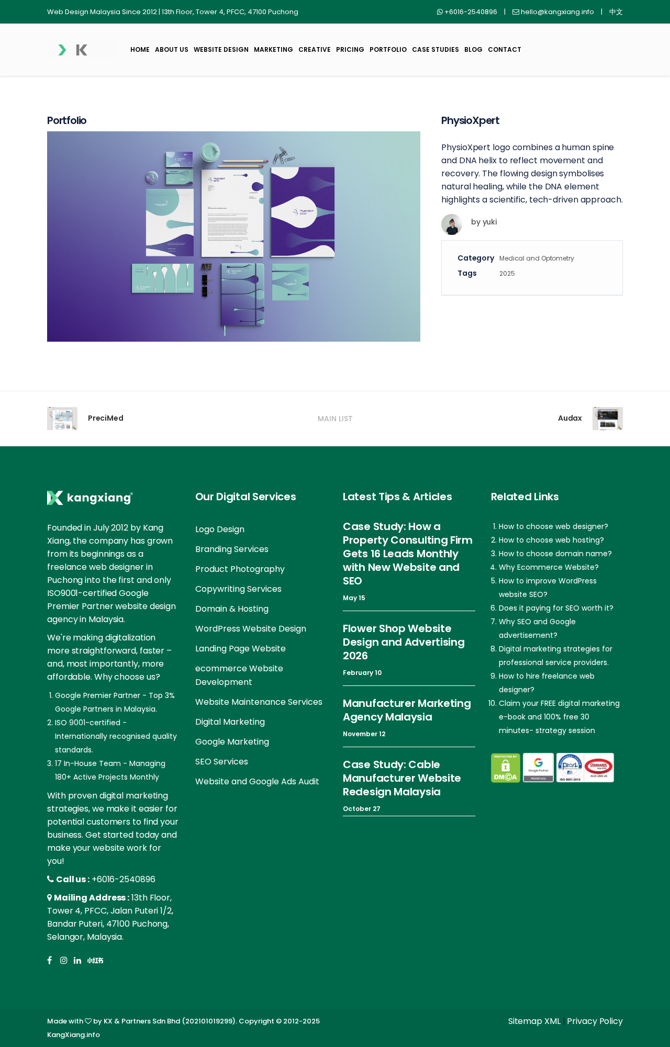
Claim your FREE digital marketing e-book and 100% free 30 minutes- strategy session (559, 717)
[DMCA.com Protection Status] (505, 768)
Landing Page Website (240, 649)
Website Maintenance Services (258, 702)
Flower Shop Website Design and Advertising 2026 (403, 642)
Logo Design (219, 529)
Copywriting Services (238, 589)
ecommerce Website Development (239, 675)
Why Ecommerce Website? (549, 567)
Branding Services (232, 549)
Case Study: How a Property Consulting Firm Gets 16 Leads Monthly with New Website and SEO (408, 553)
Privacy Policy (595, 1021)
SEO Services (221, 762)
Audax (570, 418)
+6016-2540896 (123, 879)
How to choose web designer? (553, 526)
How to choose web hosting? (551, 540)
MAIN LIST (335, 418)
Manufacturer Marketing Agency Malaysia (407, 710)
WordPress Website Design (250, 629)
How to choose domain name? (555, 553)
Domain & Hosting (232, 609)
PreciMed (105, 418)
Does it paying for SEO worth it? (556, 608)
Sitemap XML (534, 1021)
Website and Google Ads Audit (257, 781)
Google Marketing (232, 742)
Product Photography (240, 569)
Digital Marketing (230, 722)
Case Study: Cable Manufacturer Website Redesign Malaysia (402, 778)
